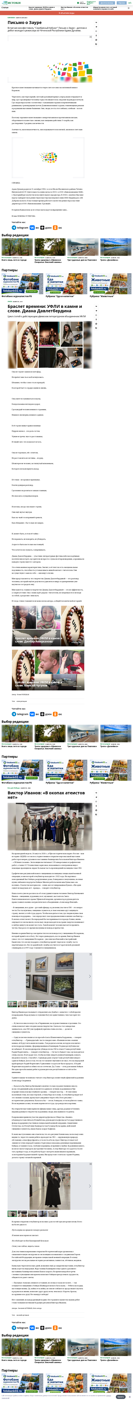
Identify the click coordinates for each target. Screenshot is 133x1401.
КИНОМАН (11, 18)
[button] (90, 976)
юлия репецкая (22, 701)
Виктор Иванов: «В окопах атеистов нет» (74, 8)
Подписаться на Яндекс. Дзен (91, 3)
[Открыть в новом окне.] (20, 227)
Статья (5, 7)
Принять (121, 1397)
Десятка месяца (107, 3)
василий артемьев (23, 1315)
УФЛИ (10, 301)
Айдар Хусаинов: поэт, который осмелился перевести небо (105, 8)
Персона (122, 3)
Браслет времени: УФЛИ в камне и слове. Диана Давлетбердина (42, 8)
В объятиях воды (66, 13)
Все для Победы (14, 788)
